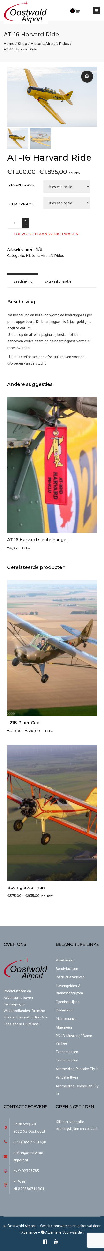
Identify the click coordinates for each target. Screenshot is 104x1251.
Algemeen (64, 1027)
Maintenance (66, 1018)
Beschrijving (22, 281)
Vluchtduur (21, 185)
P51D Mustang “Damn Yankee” (74, 1039)
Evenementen (67, 1051)
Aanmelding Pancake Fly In (77, 1068)
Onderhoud (64, 1010)
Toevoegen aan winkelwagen (46, 234)
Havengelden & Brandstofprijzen (69, 989)
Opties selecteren (53, 648)
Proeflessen (65, 960)
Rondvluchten (67, 968)
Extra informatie (57, 281)
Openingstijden (68, 1001)
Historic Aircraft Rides (50, 44)
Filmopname (21, 204)
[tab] (22, 281)
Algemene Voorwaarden (64, 1232)
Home (9, 44)
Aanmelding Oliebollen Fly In (77, 1089)
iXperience (29, 1232)
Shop (22, 44)
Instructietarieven (70, 977)
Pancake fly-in (67, 1077)
